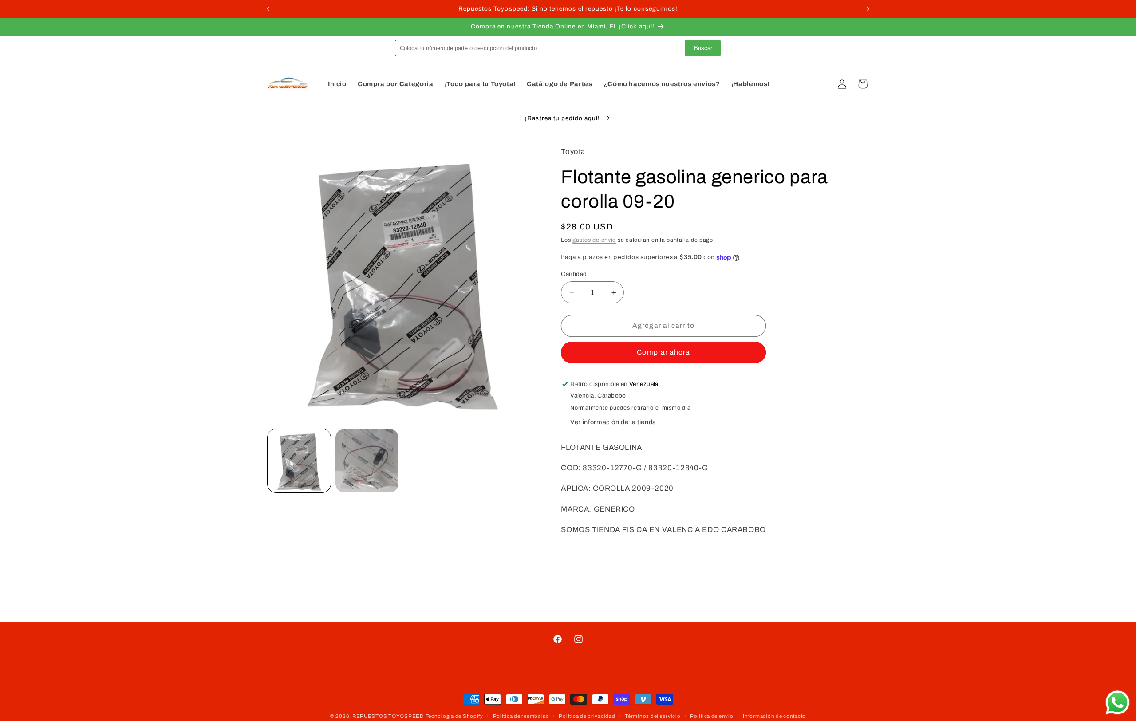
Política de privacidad (587, 716)
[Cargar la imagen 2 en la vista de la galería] (367, 460)
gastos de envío (594, 240)
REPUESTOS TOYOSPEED (388, 716)
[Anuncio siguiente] (868, 9)
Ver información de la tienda (613, 422)
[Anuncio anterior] (268, 9)
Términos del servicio (652, 716)
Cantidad (574, 274)
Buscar (703, 48)
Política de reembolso (521, 716)
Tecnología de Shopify (454, 716)
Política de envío (712, 716)
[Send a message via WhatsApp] (1118, 703)
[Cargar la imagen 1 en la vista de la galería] (299, 460)
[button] (821, 84)
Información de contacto (774, 716)
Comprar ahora (663, 352)
